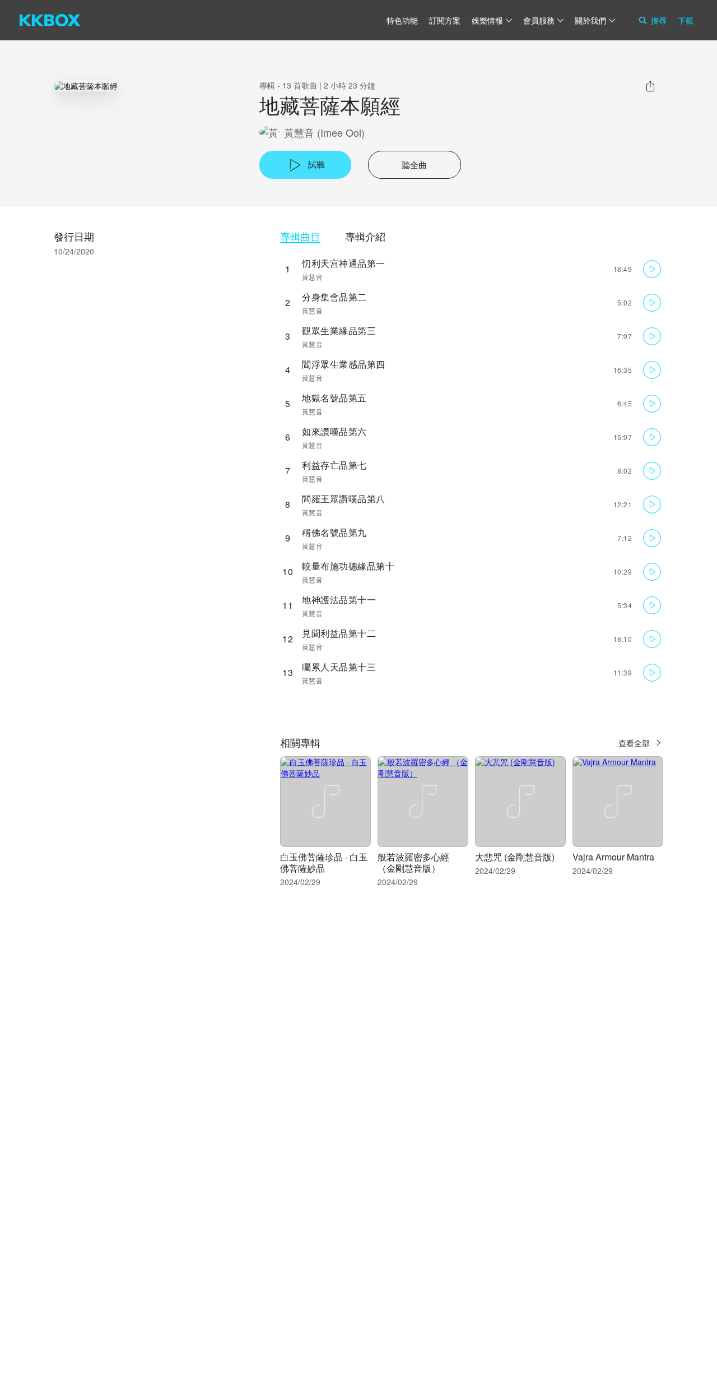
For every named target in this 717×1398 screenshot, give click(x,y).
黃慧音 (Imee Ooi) (324, 133)
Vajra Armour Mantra (613, 856)
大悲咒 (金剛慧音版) (515, 856)
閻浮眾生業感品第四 (343, 364)
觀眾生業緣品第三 (339, 330)
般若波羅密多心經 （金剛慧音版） (413, 862)
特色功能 (402, 20)
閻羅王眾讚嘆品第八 (343, 498)
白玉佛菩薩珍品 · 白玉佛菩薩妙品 (323, 862)
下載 (685, 20)
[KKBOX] (50, 20)
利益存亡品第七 (334, 465)
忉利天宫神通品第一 (343, 263)
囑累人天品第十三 (339, 666)
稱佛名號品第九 (334, 532)
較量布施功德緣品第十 (348, 565)
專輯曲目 (300, 236)
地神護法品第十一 (339, 599)
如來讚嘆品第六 (334, 431)
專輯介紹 (365, 236)
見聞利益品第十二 (339, 633)
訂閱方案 (444, 20)
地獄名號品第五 (334, 397)
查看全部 (634, 742)
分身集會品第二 (334, 296)
